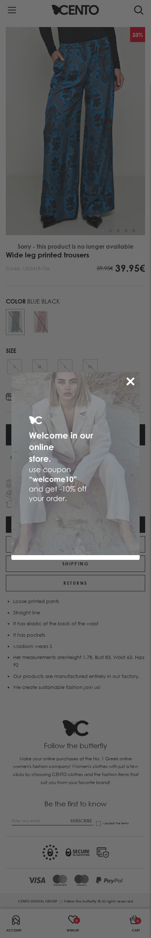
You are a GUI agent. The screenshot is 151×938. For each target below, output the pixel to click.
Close (132, 380)
